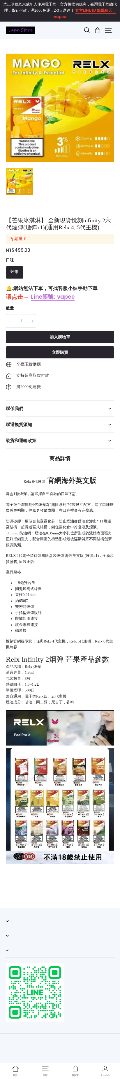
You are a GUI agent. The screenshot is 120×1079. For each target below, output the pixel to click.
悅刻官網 (13, 641)
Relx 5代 (76, 641)
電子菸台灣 (15, 505)
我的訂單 (13, 928)
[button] (87, 30)
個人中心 (13, 943)
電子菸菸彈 (31, 556)
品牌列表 (13, 957)
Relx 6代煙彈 (34, 482)
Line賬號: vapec (53, 297)
